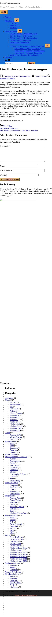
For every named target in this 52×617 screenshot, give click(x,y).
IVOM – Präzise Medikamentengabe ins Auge (27, 46)
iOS (11, 407)
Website (3, 175)
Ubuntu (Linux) (16, 413)
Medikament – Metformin (19, 42)
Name (2, 166)
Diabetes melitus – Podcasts (20, 40)
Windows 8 (14, 422)
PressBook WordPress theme (26, 595)
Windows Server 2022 (18, 559)
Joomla (12, 576)
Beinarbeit (14, 448)
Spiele (12, 511)
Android (13, 402)
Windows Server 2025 (18, 561)
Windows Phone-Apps (18, 513)
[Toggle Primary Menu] (4, 12)
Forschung (14, 485)
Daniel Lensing (41, 76)
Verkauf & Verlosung (13, 572)
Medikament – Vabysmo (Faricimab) (28, 53)
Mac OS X (14, 409)
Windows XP (15, 430)
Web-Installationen (12, 574)
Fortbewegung (10, 441)
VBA (12, 531)
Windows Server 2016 (18, 554)
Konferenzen (15, 487)
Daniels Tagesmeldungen (10, 3)
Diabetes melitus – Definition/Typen (23, 34)
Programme (9, 496)
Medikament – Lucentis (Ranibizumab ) (30, 51)
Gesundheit (14, 470)
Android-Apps (15, 498)
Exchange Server (16, 539)
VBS (12, 533)
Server (7, 535)
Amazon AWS (15, 435)
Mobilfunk (14, 570)
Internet (12, 472)
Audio (12, 463)
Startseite (8, 17)
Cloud (7, 433)
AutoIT (12, 517)
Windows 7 (14, 420)
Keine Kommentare (7, 78)
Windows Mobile (16, 426)
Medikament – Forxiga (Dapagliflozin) (24, 55)
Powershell (14, 526)
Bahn (12, 446)
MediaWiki (14, 581)
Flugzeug (13, 450)
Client (7, 400)
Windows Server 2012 (18, 552)
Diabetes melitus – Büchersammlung (24, 38)
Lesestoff (13, 476)
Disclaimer (9, 57)
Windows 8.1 (15, 424)
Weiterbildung (15, 25)
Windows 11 (14, 417)
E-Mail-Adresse (6, 170)
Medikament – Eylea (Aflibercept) (28, 49)
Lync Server (14, 541)
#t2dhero (13, 459)
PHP (11, 522)
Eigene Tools (15, 500)
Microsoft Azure (16, 437)
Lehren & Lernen (11, 483)
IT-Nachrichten (11, 454)
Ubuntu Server (15, 546)
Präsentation (14, 491)
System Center (15, 544)
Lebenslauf (14, 23)
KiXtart (12, 520)
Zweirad (13, 452)
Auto (12, 444)
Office (12, 504)
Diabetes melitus (11, 31)
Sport (12, 478)
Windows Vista (15, 428)
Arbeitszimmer (15, 461)
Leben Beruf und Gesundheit (16, 457)
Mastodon (13, 578)
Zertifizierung (15, 494)
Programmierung (11, 515)
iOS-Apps (13, 502)
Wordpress (14, 587)
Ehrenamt (13, 28)
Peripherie (13, 411)
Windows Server (16, 550)
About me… (9, 21)
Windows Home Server (19, 548)
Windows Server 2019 (18, 557)
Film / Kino (7, 126)
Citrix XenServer (16, 537)
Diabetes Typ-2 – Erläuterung (21, 36)
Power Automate (16, 524)
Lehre (12, 489)
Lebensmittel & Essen (18, 474)
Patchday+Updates (17, 507)
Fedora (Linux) (15, 404)
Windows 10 (14, 415)
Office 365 (14, 439)
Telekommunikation (12, 563)
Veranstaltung (15, 481)
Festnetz (13, 565)
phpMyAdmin (15, 583)
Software (13, 509)
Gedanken (14, 467)
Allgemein (9, 398)
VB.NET (13, 528)
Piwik (12, 585)
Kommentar (5, 146)
